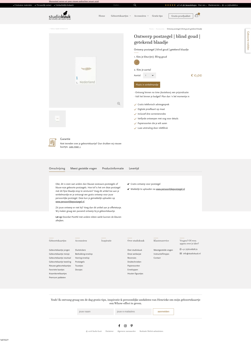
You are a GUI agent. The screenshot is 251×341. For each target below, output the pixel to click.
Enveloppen (132, 270)
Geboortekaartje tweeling (60, 262)
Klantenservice (213, 5)
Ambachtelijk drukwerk (64, 5)
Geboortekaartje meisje (59, 254)
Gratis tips (157, 15)
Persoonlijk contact (44, 5)
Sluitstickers (80, 250)
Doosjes (78, 270)
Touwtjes (79, 266)
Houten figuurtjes (135, 273)
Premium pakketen (57, 277)
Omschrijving (57, 168)
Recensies (131, 258)
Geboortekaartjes (119, 15)
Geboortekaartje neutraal (60, 258)
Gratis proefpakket (180, 16)
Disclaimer (109, 331)
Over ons (201, 5)
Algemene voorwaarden (127, 331)
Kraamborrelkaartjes (58, 273)
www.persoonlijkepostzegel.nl (70, 201)
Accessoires (140, 15)
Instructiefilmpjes (161, 254)
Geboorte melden (248, 40)
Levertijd (134, 168)
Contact (157, 258)
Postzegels (80, 262)
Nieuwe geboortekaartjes (60, 266)
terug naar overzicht (59, 29)
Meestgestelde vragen (163, 250)
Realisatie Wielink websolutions (151, 331)
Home (102, 15)
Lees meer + (75, 147)
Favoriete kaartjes (56, 270)
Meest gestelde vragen (83, 168)
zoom (118, 103)
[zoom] (86, 70)
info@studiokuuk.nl (192, 253)
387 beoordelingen (189, 5)
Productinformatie (113, 168)
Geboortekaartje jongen (59, 250)
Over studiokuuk (134, 250)
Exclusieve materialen (23, 5)
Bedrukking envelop (84, 254)
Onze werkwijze (134, 254)
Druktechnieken (134, 262)
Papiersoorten (133, 266)
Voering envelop (82, 258)
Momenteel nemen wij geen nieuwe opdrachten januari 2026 (74, 1)
